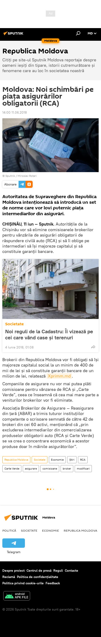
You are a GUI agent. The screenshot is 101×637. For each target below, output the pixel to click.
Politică (9, 530)
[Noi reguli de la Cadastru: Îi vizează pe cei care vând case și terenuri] (50, 289)
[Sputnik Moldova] (14, 35)
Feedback (53, 583)
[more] (93, 347)
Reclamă (8, 577)
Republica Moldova (16, 459)
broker (67, 468)
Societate (14, 324)
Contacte (71, 570)
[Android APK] (17, 596)
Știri (71, 459)
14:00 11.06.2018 (14, 112)
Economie (57, 459)
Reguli (58, 570)
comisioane (50, 468)
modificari (83, 468)
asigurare (31, 468)
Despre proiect (13, 570)
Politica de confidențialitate (37, 577)
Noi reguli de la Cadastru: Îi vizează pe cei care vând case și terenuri (49, 334)
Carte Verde (11, 468)
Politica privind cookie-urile (23, 583)
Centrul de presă (39, 570)
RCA (82, 459)
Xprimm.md (59, 376)
